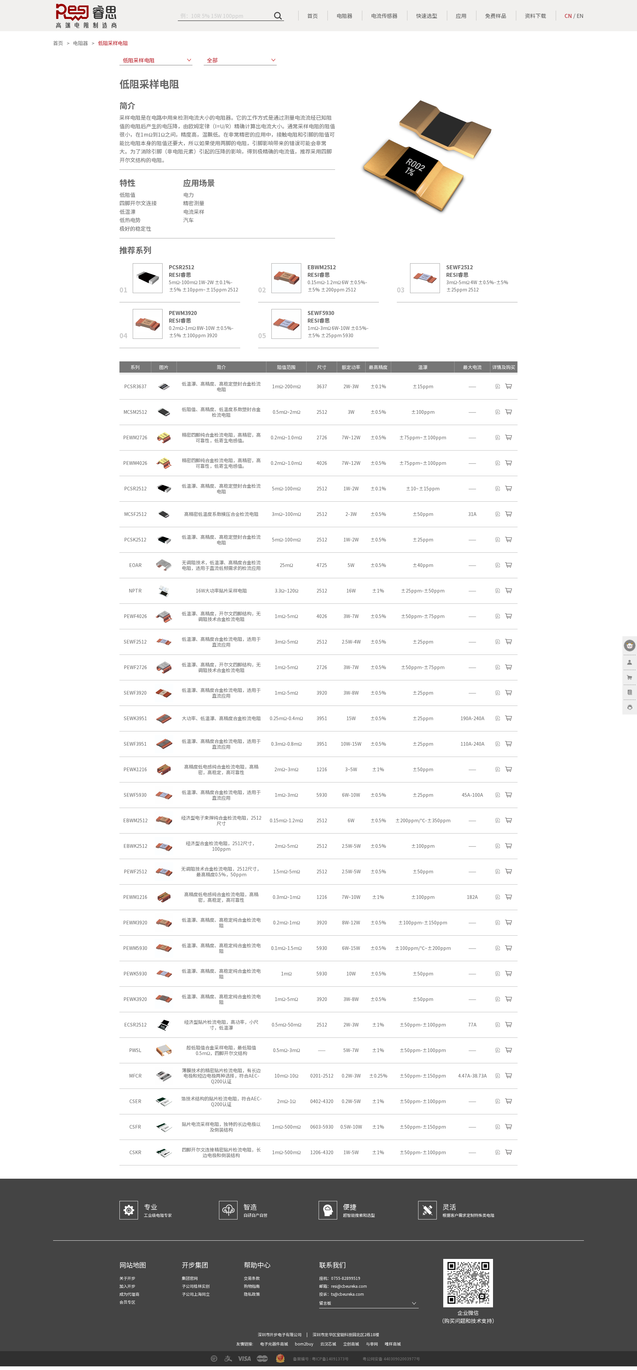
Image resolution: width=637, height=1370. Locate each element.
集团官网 (190, 1278)
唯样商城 (393, 1343)
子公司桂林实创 (196, 1286)
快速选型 (426, 16)
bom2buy (304, 1343)
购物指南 (252, 1286)
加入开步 (127, 1286)
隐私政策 (252, 1294)
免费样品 (495, 16)
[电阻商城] (86, 16)
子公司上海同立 (196, 1294)
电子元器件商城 (274, 1343)
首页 (312, 16)
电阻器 (344, 16)
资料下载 (535, 16)
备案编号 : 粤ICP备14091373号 (321, 1358)
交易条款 (252, 1278)
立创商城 (351, 1343)
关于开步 (127, 1278)
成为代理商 (129, 1294)
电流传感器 (384, 16)
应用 (461, 16)
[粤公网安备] (358, 1361)
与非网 (372, 1343)
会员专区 (127, 1302)
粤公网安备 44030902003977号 (391, 1358)
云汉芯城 (328, 1343)
